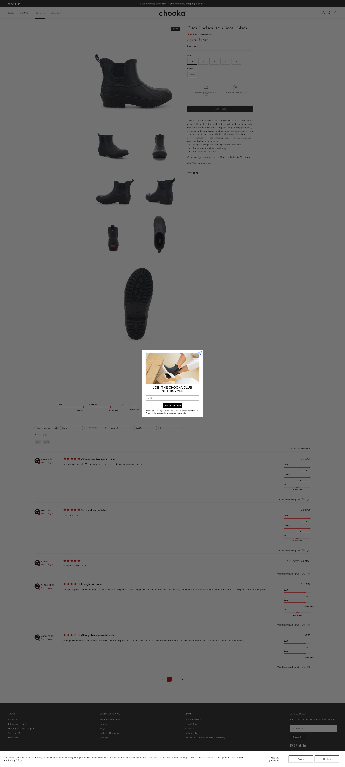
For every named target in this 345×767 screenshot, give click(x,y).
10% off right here (172, 406)
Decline (327, 759)
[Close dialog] (200, 352)
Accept (301, 759)
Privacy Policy (15, 760)
